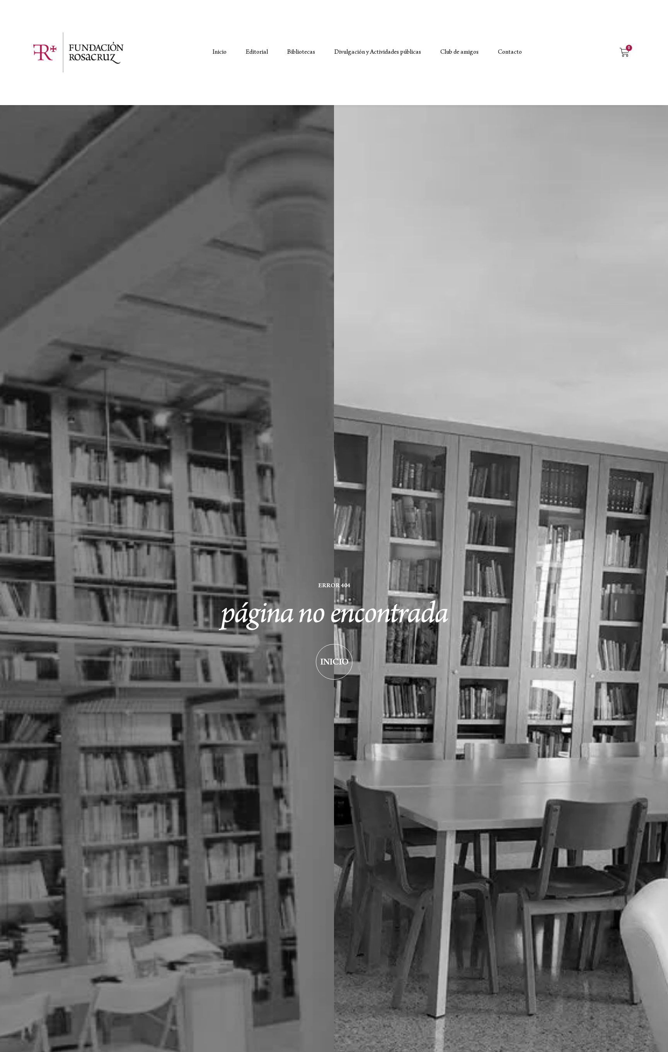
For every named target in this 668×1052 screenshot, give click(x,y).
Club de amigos (459, 52)
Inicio (220, 52)
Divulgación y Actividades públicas (377, 52)
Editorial (257, 52)
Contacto (510, 52)
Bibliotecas (301, 52)
